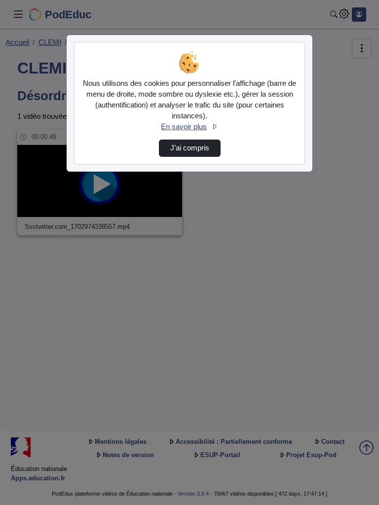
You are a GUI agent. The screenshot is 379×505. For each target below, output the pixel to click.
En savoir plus (184, 127)
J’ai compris (189, 148)
